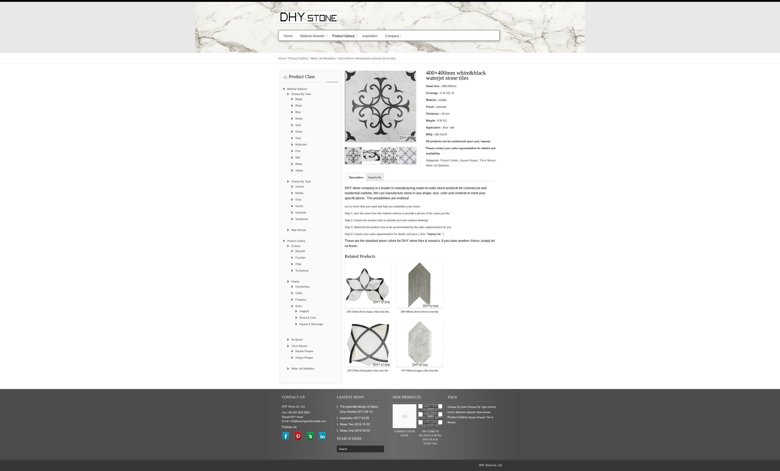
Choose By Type (301, 181)
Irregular (304, 311)
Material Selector (312, 35)
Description (356, 177)
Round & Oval (307, 317)
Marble (299, 193)
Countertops (302, 286)
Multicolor (301, 144)
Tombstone (301, 270)
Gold (298, 125)
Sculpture (296, 339)
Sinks (298, 306)
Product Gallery (343, 35)
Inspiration (369, 35)
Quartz (299, 206)
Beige (298, 99)
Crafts (298, 293)
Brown (299, 118)
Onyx (298, 199)
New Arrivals (298, 230)
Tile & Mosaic (488, 160)
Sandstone (301, 219)
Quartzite (300, 212)
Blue (298, 112)
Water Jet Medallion (323, 58)
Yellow (299, 170)
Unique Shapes (304, 357)
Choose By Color (301, 94)
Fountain (300, 257)
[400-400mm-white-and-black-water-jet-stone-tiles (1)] (353, 155)
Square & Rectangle (311, 324)
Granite (299, 186)
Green (298, 131)
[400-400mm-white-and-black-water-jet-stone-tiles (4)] (407, 155)
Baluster (300, 251)
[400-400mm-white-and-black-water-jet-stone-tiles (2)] (371, 155)
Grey (298, 138)
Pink (298, 151)
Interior (295, 281)
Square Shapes (469, 160)
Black (298, 105)
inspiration (346, 418)
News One (347, 430)
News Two (347, 424)
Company (392, 35)
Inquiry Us (374, 177)
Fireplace (300, 299)
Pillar (298, 264)
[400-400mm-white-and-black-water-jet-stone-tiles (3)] (389, 155)
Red (297, 157)
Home (288, 35)
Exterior (295, 246)
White (298, 164)
